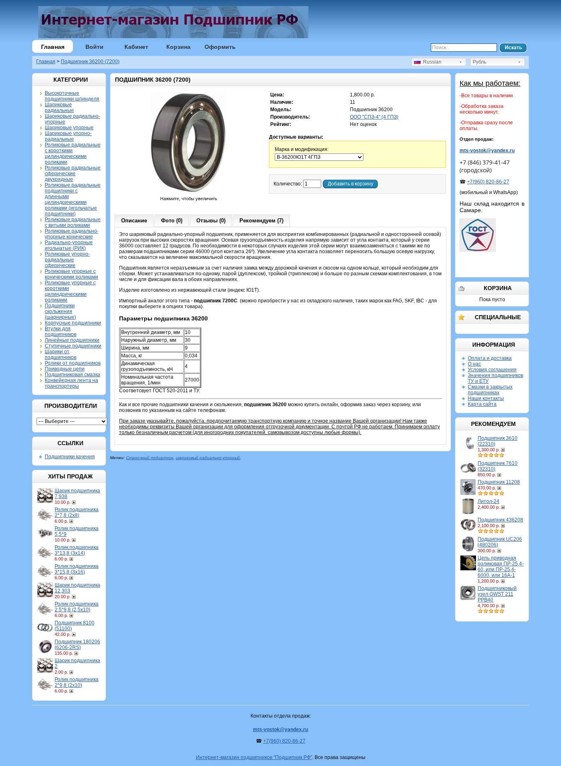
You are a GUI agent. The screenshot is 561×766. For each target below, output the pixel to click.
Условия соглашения (492, 370)
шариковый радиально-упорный (208, 457)
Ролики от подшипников (73, 363)
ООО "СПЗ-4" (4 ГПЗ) (374, 117)
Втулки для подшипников (60, 331)
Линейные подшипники (72, 340)
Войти (94, 46)
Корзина (178, 46)
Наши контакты (486, 398)
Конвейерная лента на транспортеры (71, 383)
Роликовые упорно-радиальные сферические (67, 259)
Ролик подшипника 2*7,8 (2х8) (77, 512)
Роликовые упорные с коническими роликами (71, 274)
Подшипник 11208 (499, 482)
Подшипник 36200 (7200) (90, 61)
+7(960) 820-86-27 (488, 182)
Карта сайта (482, 404)
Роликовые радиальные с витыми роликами (73, 222)
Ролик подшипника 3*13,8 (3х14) (77, 550)
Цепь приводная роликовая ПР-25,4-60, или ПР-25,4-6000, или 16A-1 (501, 566)
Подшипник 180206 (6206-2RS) (77, 644)
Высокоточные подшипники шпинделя (72, 96)
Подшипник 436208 (500, 520)
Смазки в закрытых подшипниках (490, 390)
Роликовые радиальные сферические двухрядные (73, 173)
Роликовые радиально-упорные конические (72, 234)
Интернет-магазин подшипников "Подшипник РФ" (254, 757)
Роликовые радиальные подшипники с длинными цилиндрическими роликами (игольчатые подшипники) (73, 199)
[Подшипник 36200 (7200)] (189, 193)
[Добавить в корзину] (74, 502)
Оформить (220, 46)
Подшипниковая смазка (72, 374)
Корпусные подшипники (73, 323)
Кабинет (136, 46)
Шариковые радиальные (59, 107)
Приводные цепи (65, 369)
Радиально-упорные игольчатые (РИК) (69, 245)
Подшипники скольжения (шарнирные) (60, 311)
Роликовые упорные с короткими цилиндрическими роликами (70, 291)
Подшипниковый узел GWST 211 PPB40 (497, 594)
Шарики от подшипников (60, 354)
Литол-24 (488, 501)
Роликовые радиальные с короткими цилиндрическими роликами (73, 153)
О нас (474, 364)
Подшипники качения (70, 457)
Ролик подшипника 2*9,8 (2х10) (77, 682)
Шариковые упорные (69, 127)
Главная (52, 46)
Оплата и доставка (490, 358)
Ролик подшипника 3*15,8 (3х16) (77, 569)
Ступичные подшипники (73, 346)
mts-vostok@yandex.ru (487, 150)
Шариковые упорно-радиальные (68, 136)
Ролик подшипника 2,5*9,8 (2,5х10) (77, 607)
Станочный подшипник (149, 457)
